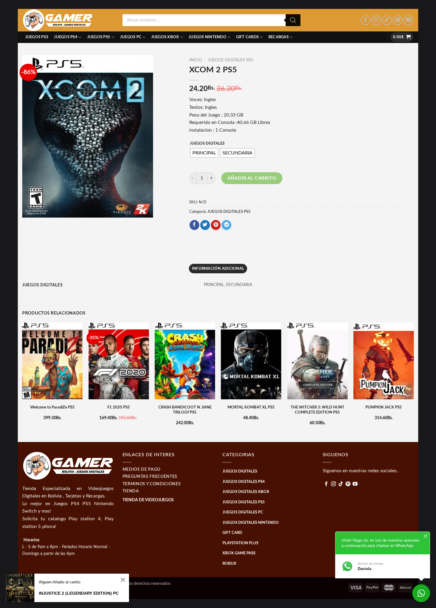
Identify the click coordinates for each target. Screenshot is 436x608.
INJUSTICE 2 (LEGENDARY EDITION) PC (79, 593)
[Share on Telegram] (226, 225)
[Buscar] (293, 20)
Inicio (195, 60)
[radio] (204, 153)
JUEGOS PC (130, 37)
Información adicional (218, 268)
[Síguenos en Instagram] (376, 20)
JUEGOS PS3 (37, 37)
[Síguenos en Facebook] (365, 20)
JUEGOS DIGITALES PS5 (230, 60)
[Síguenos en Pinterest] (397, 20)
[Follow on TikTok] (387, 20)
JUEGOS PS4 (65, 37)
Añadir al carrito (251, 178)
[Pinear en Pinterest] (216, 225)
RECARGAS (278, 37)
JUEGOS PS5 (99, 37)
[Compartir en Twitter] (205, 225)
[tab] (218, 268)
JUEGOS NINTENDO (207, 37)
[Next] (413, 381)
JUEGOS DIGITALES (207, 144)
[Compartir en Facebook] (194, 225)
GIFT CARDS (247, 37)
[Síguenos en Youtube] (408, 20)
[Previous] (22, 381)
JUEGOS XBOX (165, 37)
